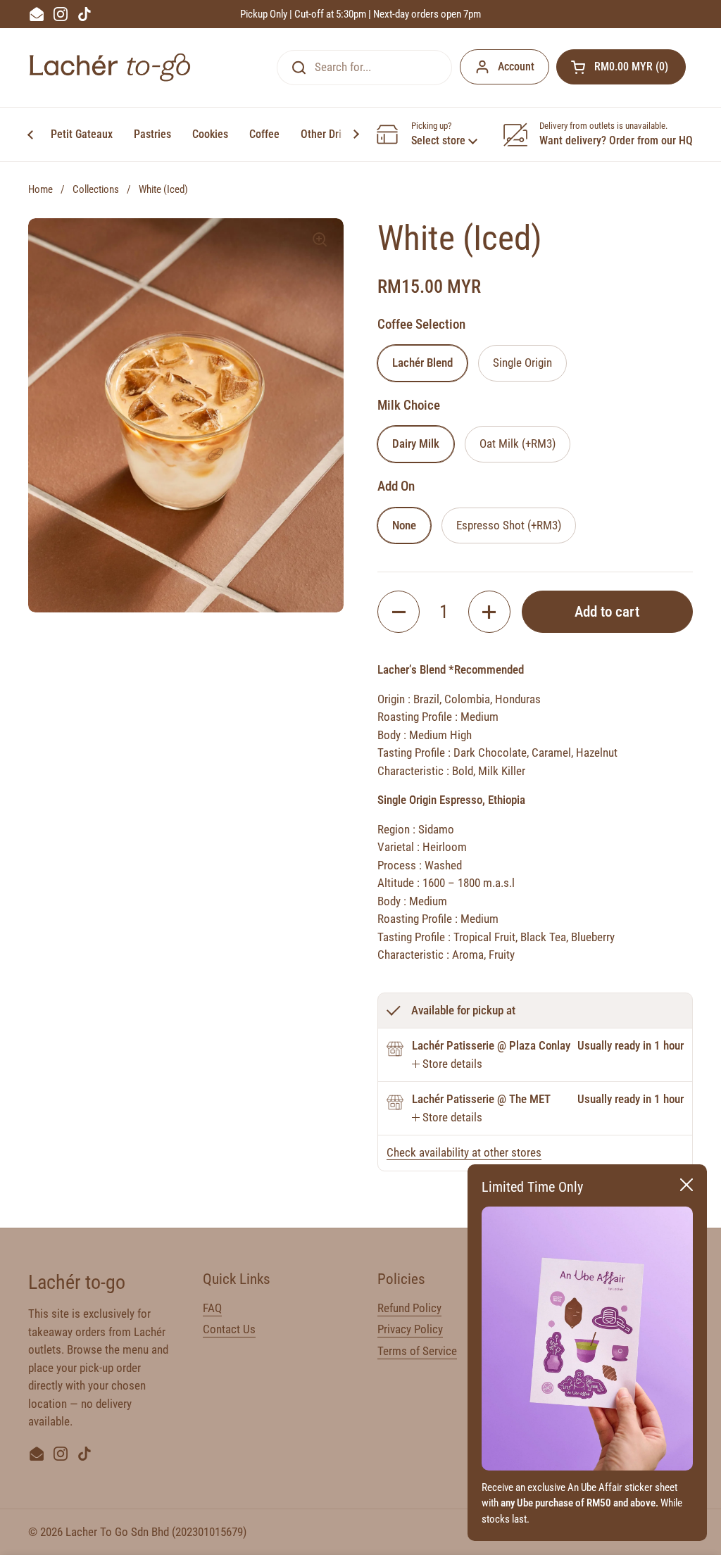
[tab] (447, 1064)
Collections (96, 189)
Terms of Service (417, 1351)
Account (516, 66)
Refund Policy (409, 1308)
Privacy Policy (410, 1329)
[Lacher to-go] (110, 67)
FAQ (212, 1308)
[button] (621, 66)
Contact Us (229, 1329)
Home (40, 189)
